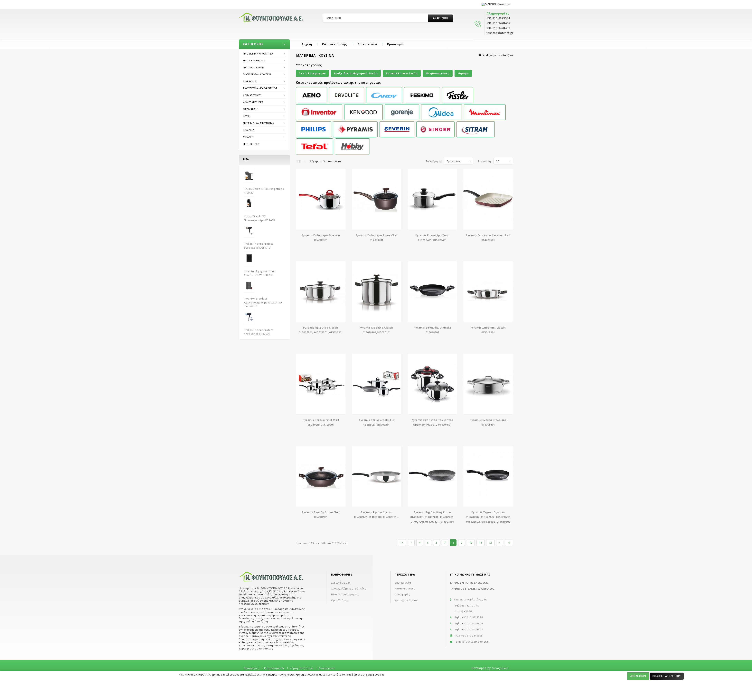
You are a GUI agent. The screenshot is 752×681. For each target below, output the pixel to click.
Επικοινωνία (367, 44)
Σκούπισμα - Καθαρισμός (260, 88)
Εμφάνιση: (485, 161)
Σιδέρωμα (250, 81)
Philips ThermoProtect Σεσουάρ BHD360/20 (258, 332)
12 (490, 542)
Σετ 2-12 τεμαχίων (312, 73)
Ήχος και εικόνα (254, 60)
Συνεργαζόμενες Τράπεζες (348, 588)
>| (509, 542)
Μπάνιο (248, 137)
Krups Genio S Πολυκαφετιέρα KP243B (264, 190)
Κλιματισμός (252, 95)
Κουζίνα (248, 130)
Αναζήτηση (440, 18)
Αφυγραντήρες (253, 102)
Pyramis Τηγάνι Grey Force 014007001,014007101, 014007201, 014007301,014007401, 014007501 (432, 516)
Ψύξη (246, 116)
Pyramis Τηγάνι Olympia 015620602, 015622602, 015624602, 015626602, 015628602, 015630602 (488, 516)
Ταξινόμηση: (434, 161)
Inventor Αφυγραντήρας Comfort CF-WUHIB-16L (259, 273)
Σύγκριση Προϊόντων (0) (325, 161)
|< (401, 542)
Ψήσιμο (463, 73)
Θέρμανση (250, 109)
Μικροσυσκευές (437, 73)
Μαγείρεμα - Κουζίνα (257, 74)
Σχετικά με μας (341, 582)
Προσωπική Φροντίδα (258, 53)
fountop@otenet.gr (477, 641)
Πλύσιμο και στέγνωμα (258, 123)
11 (480, 542)
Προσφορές (396, 44)
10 (470, 542)
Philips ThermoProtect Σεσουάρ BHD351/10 (258, 245)
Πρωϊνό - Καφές (254, 67)
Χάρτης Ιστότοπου (406, 600)
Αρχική (307, 44)
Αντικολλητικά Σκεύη (402, 73)
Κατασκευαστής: (335, 44)
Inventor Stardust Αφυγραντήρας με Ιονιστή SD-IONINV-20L (263, 302)
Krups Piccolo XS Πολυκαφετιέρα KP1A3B (259, 218)
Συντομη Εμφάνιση (321, 196)
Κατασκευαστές (405, 588)
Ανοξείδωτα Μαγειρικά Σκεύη (356, 73)
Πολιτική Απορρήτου (667, 676)
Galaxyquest (500, 668)
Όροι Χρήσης (339, 600)
